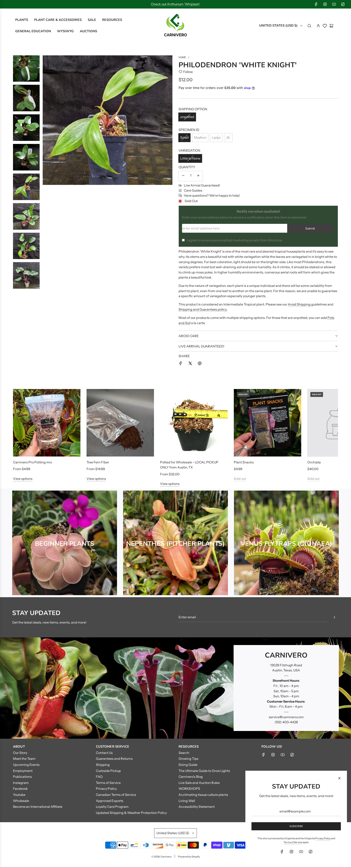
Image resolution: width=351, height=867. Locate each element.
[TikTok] (342, 4)
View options (22, 479)
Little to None (190, 158)
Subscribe (296, 826)
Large (216, 137)
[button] (20, 437)
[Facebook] (316, 4)
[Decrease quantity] (183, 176)
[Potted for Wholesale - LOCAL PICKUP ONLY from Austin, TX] (194, 422)
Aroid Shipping (299, 304)
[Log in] (318, 25)
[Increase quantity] (198, 176)
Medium (200, 137)
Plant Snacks (244, 462)
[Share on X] (190, 364)
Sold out (240, 479)
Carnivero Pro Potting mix (32, 462)
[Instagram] (325, 4)
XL (228, 137)
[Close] (339, 778)
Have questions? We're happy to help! (212, 195)
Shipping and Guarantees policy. (203, 309)
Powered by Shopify (189, 856)
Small (184, 137)
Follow (188, 72)
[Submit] (334, 617)
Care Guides (193, 190)
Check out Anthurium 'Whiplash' (175, 4)
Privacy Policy (323, 838)
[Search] (309, 25)
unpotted (187, 117)
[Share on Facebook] (180, 364)
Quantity (187, 167)
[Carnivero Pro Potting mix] (46, 422)
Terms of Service (293, 842)
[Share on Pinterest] (199, 364)
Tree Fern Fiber (98, 462)
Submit (310, 228)
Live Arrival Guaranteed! (202, 185)
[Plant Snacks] (267, 422)
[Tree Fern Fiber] (120, 422)
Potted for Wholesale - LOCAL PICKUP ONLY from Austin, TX (189, 464)
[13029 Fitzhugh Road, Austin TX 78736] (175, 688)
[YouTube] (333, 4)
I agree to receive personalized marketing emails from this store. (235, 240)
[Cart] (331, 25)
